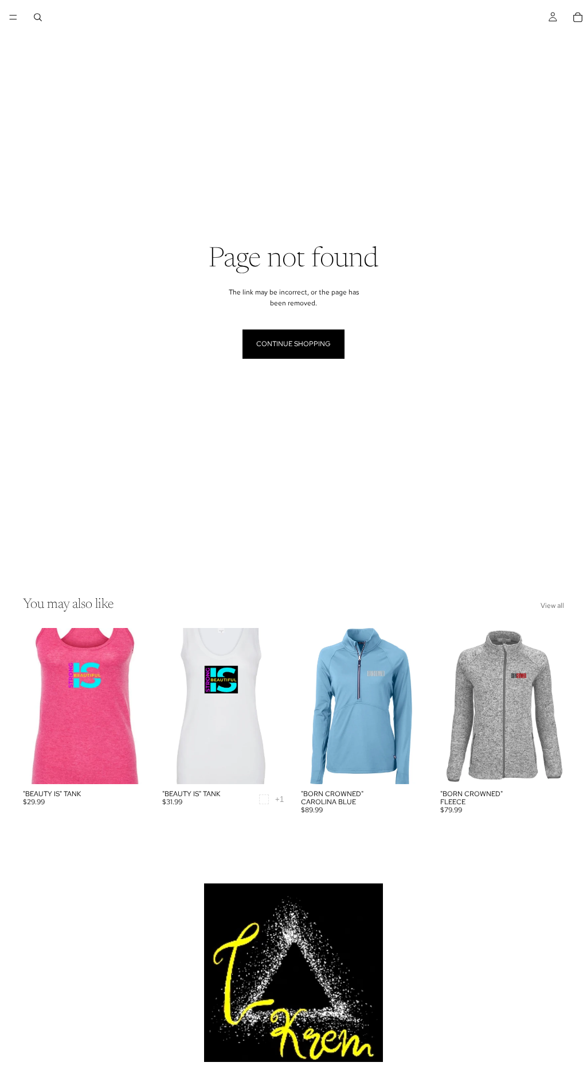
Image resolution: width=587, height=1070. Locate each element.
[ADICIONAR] (129, 766)
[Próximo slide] (134, 706)
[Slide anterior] (35, 706)
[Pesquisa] (37, 17)
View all (552, 605)
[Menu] (13, 17)
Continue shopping (293, 343)
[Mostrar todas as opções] (279, 799)
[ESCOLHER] (268, 766)
